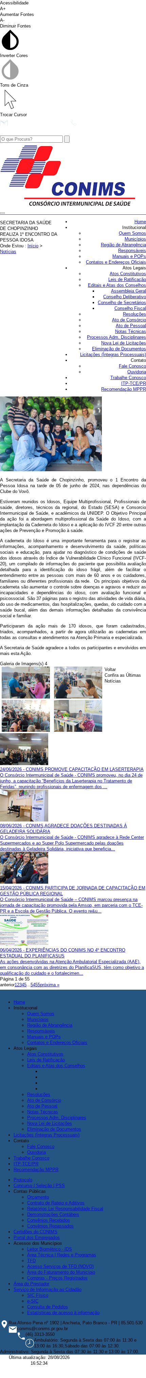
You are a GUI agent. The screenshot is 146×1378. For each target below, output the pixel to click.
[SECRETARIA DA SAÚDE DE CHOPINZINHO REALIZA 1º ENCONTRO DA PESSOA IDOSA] (51, 469)
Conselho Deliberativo (124, 296)
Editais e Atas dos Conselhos (117, 285)
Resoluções (134, 314)
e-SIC (32, 1301)
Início (33, 245)
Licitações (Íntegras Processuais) (113, 354)
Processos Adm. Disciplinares (116, 337)
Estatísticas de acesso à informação (63, 1312)
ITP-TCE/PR (133, 383)
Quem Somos (132, 233)
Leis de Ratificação (127, 279)
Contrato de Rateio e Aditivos (56, 1202)
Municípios (135, 239)
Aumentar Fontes (17, 11)
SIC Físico (37, 1295)
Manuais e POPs (129, 256)
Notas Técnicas (130, 331)
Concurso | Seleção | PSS (39, 1185)
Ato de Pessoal (131, 325)
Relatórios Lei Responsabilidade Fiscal (65, 1208)
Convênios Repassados (50, 1226)
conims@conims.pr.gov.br (37, 124)
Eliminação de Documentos (119, 348)
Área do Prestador (31, 1283)
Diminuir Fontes (15, 23)
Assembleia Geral (128, 291)
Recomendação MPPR (123, 389)
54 (33, 984)
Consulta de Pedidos (47, 1306)
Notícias (8, 251)
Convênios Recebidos (48, 1220)
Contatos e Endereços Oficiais (116, 262)
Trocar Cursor (13, 114)
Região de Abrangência (123, 244)
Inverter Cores (14, 55)
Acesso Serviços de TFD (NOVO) (60, 1266)
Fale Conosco (132, 366)
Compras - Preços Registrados (57, 1277)
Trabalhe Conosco (128, 377)
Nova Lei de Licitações (123, 343)
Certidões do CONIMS (35, 1231)
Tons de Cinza (14, 85)
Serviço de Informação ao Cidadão (47, 1289)
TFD (31, 1260)
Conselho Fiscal (130, 308)
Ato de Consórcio (129, 319)
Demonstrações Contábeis (53, 1214)
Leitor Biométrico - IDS (49, 1249)
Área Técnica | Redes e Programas (61, 1254)
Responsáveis (132, 250)
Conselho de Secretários (122, 302)
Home (140, 221)
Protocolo (23, 1179)
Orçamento (38, 1197)
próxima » (49, 984)
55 (37, 984)
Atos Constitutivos (128, 273)
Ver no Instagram (71, 132)
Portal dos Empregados (37, 1237)
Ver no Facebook (27, 132)
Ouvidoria (136, 371)
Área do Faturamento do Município (61, 1272)
